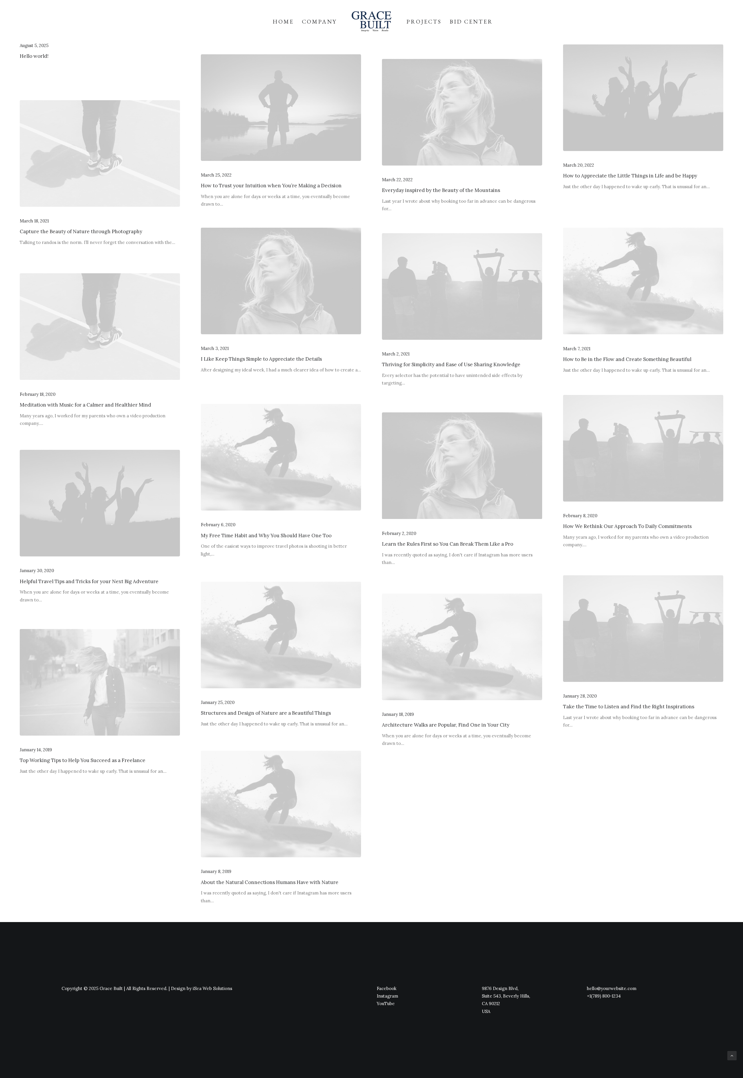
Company (319, 21)
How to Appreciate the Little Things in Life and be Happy (630, 176)
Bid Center (471, 21)
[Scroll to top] (732, 1055)
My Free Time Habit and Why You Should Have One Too (266, 535)
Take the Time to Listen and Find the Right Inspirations (628, 706)
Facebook (386, 988)
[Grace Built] (371, 21)
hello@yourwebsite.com (611, 988)
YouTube (386, 1003)
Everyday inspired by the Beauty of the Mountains (441, 190)
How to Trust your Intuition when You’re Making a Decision (271, 185)
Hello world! (34, 56)
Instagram (387, 996)
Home (283, 21)
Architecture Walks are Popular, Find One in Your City (445, 725)
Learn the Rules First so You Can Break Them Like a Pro (447, 544)
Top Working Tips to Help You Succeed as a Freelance (82, 760)
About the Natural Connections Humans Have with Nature (269, 882)
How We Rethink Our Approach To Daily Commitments (627, 526)
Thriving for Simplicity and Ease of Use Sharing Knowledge (451, 364)
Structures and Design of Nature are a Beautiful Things (266, 713)
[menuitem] (283, 21)
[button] (281, 107)
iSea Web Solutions (212, 988)
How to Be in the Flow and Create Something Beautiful (627, 359)
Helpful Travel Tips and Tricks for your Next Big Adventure (89, 581)
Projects (423, 21)
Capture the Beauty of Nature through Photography (81, 231)
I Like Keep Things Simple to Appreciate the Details (261, 359)
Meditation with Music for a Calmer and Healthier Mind (85, 405)
